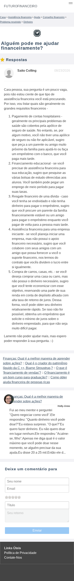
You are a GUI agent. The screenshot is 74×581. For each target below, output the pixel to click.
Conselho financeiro (54, 17)
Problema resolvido (10, 22)
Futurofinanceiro (20, 6)
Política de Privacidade (20, 553)
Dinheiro (28, 22)
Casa (3, 17)
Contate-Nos (13, 557)
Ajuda (37, 17)
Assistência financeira (20, 17)
